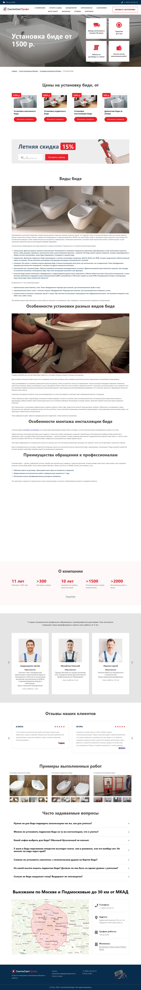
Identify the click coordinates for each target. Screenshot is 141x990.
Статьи (54, 971)
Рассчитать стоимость (25, 119)
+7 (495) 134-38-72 (130, 2)
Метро (101, 949)
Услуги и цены (55, 8)
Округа (117, 947)
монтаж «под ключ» (50, 242)
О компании (40, 8)
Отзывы (77, 11)
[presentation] (9, 662)
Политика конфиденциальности (64, 973)
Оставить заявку (56, 157)
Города (111, 947)
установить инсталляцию (31, 430)
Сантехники (102, 8)
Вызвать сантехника (125, 9)
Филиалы (66, 11)
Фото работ (53, 11)
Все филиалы (104, 947)
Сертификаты (86, 8)
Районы (123, 947)
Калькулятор (71, 8)
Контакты (89, 11)
